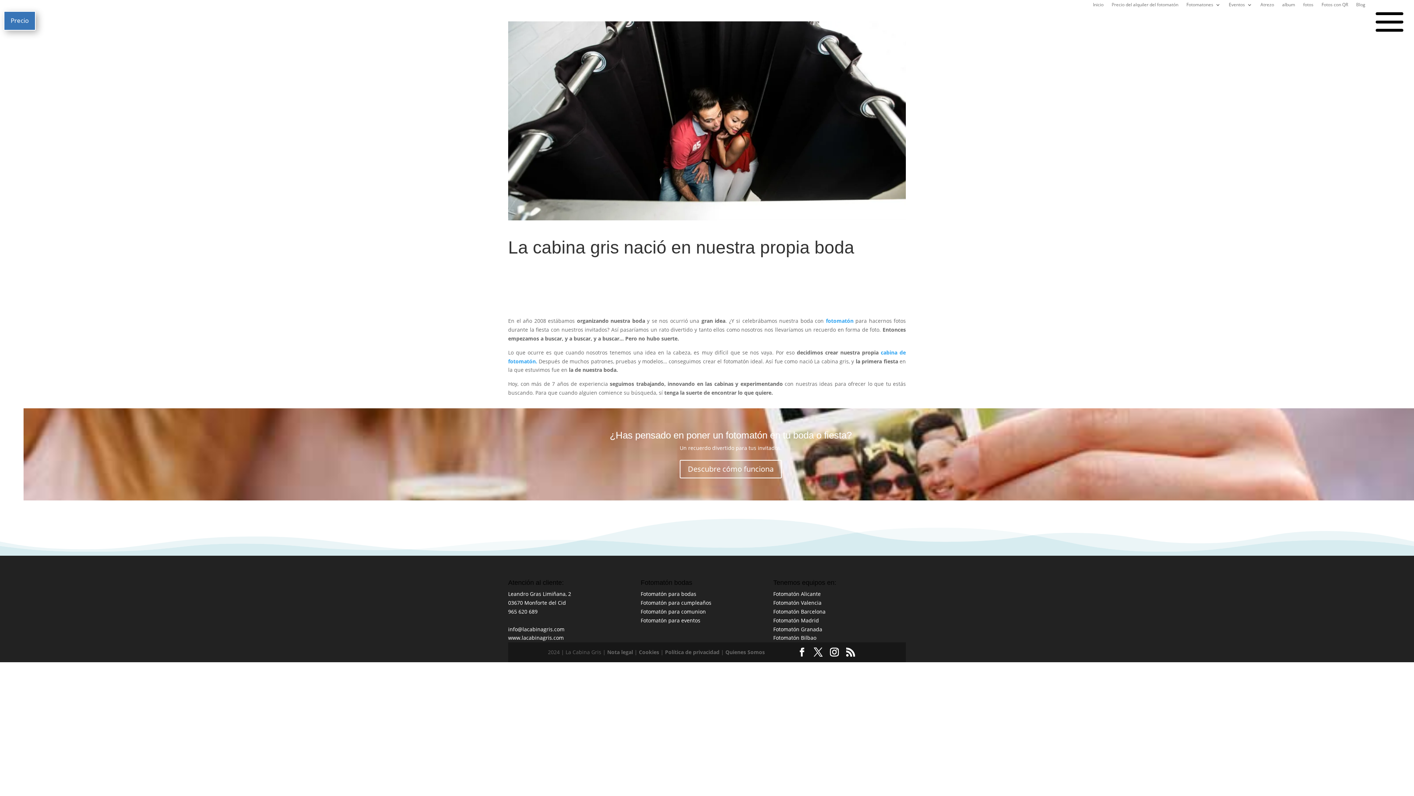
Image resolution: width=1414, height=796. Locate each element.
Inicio (1098, 5)
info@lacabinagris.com (536, 629)
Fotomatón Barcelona (799, 611)
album (1288, 5)
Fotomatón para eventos (670, 620)
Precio (20, 20)
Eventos (1237, 5)
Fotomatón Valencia (797, 602)
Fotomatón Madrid (796, 620)
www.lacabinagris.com (536, 637)
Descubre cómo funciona (731, 469)
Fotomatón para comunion (673, 611)
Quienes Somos (745, 652)
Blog (1360, 5)
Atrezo (1267, 5)
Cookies (649, 652)
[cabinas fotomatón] (538, 361)
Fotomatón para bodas (668, 593)
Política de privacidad (692, 652)
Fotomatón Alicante (797, 593)
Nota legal (620, 652)
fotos (1308, 5)
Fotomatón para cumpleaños (676, 602)
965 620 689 (523, 611)
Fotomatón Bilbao (794, 637)
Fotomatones (1199, 5)
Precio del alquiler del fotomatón (1145, 5)
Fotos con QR (1335, 5)
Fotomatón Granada (797, 629)
